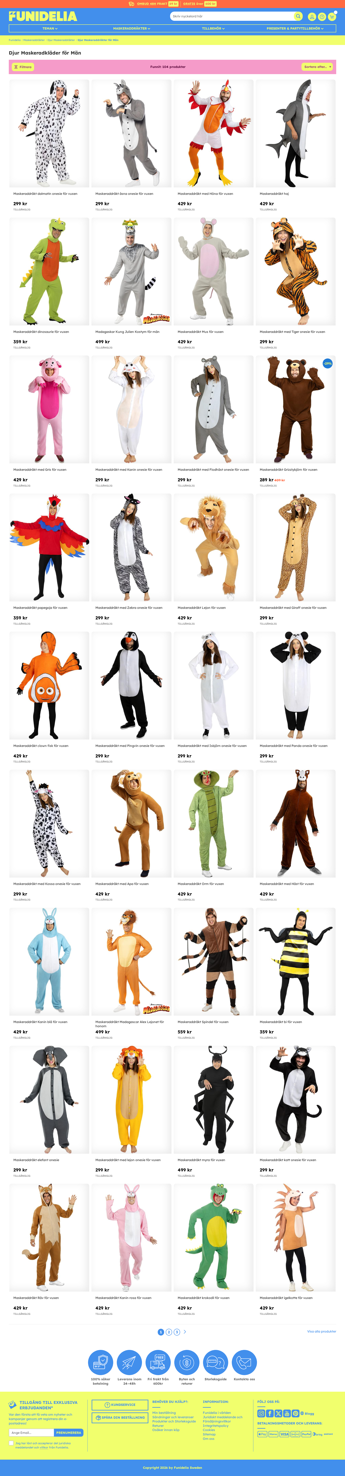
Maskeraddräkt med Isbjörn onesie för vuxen (212, 746)
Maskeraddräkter (34, 40)
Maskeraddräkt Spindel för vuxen (203, 1022)
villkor (44, 1447)
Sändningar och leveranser (173, 1417)
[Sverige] (261, 1413)
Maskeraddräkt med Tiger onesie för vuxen (292, 332)
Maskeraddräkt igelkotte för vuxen (286, 1298)
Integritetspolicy (215, 1426)
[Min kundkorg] (332, 17)
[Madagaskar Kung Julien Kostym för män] (131, 272)
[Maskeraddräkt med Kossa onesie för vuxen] (49, 824)
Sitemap (209, 1434)
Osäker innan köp (165, 1430)
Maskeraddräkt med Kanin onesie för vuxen (128, 470)
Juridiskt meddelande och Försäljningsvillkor (223, 1419)
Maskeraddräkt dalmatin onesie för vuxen (45, 194)
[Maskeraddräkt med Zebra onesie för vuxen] (131, 548)
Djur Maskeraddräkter (61, 40)
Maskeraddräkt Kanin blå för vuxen (40, 1022)
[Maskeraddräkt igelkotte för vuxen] (296, 1238)
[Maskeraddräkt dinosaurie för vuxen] (49, 272)
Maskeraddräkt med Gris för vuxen (39, 470)
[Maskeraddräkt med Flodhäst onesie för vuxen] (214, 409)
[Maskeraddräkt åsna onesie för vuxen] (131, 134)
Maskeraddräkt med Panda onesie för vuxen (294, 746)
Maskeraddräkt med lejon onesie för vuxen (128, 1160)
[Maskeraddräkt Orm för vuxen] (214, 824)
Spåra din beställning (123, 1418)
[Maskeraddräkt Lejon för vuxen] (214, 548)
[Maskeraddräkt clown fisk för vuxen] (49, 686)
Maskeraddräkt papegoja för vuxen (40, 608)
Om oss (208, 1439)
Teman (48, 28)
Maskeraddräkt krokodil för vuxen (204, 1298)
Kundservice (122, 1405)
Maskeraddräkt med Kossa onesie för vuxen (47, 884)
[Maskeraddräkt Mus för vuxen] (214, 272)
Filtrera (26, 67)
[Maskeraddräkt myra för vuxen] (214, 1100)
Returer (158, 1426)
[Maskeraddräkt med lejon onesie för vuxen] (131, 1100)
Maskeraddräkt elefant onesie (36, 1160)
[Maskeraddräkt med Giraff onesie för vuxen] (296, 548)
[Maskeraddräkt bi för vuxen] (296, 962)
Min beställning (164, 1413)
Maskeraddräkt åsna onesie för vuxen (124, 194)
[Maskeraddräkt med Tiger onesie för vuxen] (296, 272)
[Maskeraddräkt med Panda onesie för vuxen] (296, 686)
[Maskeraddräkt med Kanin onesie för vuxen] (131, 409)
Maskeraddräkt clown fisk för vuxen (40, 746)
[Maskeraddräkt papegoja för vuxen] (49, 548)
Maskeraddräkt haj (274, 194)
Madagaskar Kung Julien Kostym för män (127, 332)
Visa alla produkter (321, 1331)
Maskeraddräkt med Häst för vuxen (287, 884)
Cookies (209, 1430)
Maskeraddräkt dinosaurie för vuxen (41, 332)
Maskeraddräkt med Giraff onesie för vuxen (293, 608)
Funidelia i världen (217, 1413)
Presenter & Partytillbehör (293, 28)
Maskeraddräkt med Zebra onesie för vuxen (129, 608)
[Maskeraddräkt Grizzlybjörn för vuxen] (296, 409)
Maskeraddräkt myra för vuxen (201, 1160)
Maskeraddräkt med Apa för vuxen (122, 884)
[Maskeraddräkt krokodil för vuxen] (214, 1238)
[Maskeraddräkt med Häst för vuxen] (296, 824)
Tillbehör (211, 28)
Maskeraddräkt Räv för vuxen (36, 1298)
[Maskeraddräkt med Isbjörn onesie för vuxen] (214, 686)
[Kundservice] (322, 17)
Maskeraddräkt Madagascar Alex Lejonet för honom (129, 1024)
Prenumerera (68, 1433)
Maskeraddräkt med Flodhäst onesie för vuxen (213, 470)
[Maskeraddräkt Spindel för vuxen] (214, 962)
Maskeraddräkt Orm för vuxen (201, 884)
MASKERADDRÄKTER (130, 28)
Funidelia (15, 40)
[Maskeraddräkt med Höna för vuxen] (214, 134)
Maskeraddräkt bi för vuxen (281, 1022)
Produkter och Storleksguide (174, 1421)
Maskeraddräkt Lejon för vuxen (202, 608)
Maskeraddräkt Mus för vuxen (201, 332)
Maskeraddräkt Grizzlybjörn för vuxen (288, 470)
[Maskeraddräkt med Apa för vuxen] (131, 824)
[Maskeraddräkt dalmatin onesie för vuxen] (49, 134)
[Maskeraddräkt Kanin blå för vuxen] (49, 962)
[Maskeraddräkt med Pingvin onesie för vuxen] (131, 686)
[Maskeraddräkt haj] (296, 134)
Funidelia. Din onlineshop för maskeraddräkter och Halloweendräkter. (43, 16)
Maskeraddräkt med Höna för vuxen (205, 194)
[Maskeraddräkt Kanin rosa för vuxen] (131, 1238)
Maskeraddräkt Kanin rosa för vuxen (123, 1298)
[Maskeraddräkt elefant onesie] (49, 1100)
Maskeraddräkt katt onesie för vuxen (288, 1160)
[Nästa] (185, 1332)
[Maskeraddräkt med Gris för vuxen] (49, 409)
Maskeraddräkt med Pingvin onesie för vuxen (130, 746)
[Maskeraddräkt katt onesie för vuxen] (296, 1100)
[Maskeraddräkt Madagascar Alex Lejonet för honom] (131, 962)
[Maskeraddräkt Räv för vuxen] (49, 1238)
